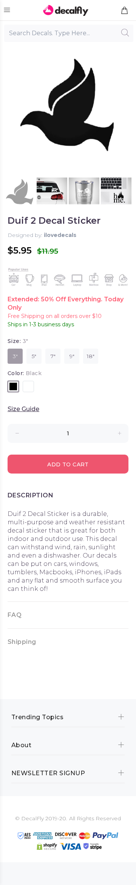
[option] (20, 193)
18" (90, 356)
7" (53, 356)
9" (72, 356)
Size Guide (23, 409)
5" (34, 356)
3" (15, 356)
